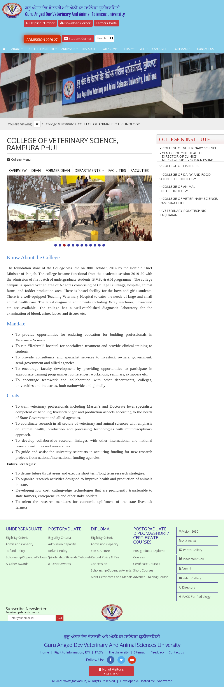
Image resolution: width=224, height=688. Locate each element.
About (16, 49)
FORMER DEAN (58, 170)
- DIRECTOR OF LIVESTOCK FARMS (187, 160)
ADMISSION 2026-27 (42, 40)
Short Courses (143, 570)
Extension (109, 49)
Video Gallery (191, 578)
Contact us (176, 652)
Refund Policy (15, 551)
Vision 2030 (189, 531)
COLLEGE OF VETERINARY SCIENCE (189, 148)
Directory (188, 587)
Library (128, 49)
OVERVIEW (18, 170)
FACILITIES (117, 170)
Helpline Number (41, 23)
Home (44, 652)
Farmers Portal (106, 23)
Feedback (157, 652)
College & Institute (41, 49)
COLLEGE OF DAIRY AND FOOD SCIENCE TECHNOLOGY (185, 176)
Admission (68, 49)
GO (60, 618)
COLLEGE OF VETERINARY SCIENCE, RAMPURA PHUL (188, 200)
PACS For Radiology (195, 596)
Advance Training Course (150, 577)
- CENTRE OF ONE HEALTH (181, 153)
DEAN (36, 170)
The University (118, 652)
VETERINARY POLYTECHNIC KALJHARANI (182, 212)
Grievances (183, 49)
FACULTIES (140, 170)
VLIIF (143, 49)
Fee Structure (100, 551)
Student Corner (80, 38)
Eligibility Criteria (17, 537)
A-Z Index (188, 541)
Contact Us (205, 49)
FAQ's (99, 652)
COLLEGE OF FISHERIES (180, 165)
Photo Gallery (192, 550)
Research (89, 49)
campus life (160, 49)
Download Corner (77, 23)
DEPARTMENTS (88, 170)
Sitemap (139, 652)
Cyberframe (164, 681)
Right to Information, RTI (72, 652)
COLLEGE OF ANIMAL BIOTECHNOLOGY (177, 188)
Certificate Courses (146, 564)
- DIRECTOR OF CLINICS (178, 156)
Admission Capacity (19, 544)
